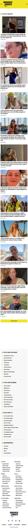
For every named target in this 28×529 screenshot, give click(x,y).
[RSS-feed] (19, 520)
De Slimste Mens (8, 420)
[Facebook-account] (12, 520)
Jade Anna (6, 362)
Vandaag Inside (7, 434)
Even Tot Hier (7, 423)
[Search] (26, 4)
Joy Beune (6, 365)
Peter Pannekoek (8, 397)
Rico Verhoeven (8, 402)
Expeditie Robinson (8, 425)
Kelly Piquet (7, 369)
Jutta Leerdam (7, 367)
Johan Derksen (7, 395)
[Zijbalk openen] (1, 4)
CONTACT (4, 524)
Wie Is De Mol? (7, 436)
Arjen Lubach (7, 385)
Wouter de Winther (8, 406)
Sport (5, 450)
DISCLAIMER (17, 524)
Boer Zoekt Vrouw (8, 416)
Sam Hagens (7, 404)
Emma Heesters (8, 358)
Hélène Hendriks (8, 360)
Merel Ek (6, 374)
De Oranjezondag (8, 418)
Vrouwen (6, 446)
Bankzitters (7, 388)
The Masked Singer (9, 432)
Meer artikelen (14, 320)
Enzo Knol (6, 392)
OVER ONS (24, 524)
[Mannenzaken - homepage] (8, 4)
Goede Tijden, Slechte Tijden (11, 427)
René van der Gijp (8, 399)
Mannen (6, 448)
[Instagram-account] (16, 520)
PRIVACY (10, 524)
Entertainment (7, 453)
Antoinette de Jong (8, 355)
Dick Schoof (7, 390)
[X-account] (8, 520)
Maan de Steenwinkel (9, 371)
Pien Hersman (7, 376)
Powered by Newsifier (14, 527)
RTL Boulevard (7, 429)
